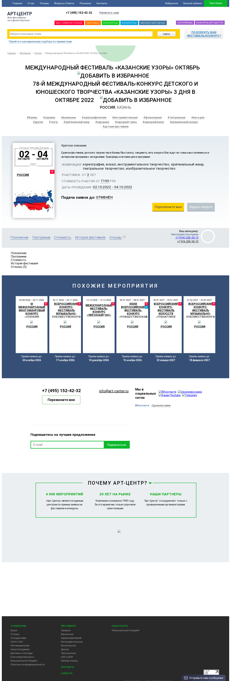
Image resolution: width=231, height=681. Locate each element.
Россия (38, 53)
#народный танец (126, 122)
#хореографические (94, 117)
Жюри (13, 630)
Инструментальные (71, 641)
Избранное (171, 3)
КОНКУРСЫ (110, 23)
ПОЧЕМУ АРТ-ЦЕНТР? (117, 483)
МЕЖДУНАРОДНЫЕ (153, 23)
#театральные (177, 117)
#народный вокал (153, 122)
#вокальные (68, 117)
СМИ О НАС (16, 641)
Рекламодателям (19, 645)
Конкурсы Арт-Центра (209, 22)
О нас (31, 3)
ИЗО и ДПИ (67, 657)
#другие (38, 122)
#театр (53, 122)
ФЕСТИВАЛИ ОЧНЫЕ (69, 23)
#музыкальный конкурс (184, 122)
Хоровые (65, 630)
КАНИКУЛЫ (129, 23)
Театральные (68, 653)
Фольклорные (68, 645)
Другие (65, 649)
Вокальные (67, 634)
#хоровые (49, 117)
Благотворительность (22, 657)
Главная (17, 3)
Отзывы (44, 3)
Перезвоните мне (61, 400)
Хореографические (71, 638)
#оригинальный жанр (77, 122)
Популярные (185, 22)
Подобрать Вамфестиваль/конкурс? (204, 34)
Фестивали (25, 53)
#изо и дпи (197, 117)
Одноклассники (161, 405)
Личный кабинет (192, 3)
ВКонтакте (142, 405)
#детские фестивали (115, 126)
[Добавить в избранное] (113, 76)
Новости (66, 673)
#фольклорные (152, 117)
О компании (18, 626)
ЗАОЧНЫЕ (92, 23)
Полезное (85, 3)
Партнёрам (215, 3)
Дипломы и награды (21, 653)
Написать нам (109, 12)
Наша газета (120, 626)
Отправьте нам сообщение (206, 678)
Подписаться (116, 445)
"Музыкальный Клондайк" (126, 630)
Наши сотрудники (20, 649)
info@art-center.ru (113, 391)
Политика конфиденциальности (27, 664)
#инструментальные (125, 117)
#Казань (32, 117)
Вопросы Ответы (64, 3)
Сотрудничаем (18, 638)
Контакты (102, 3)
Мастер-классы (69, 660)
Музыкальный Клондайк (23, 660)
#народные (102, 122)
